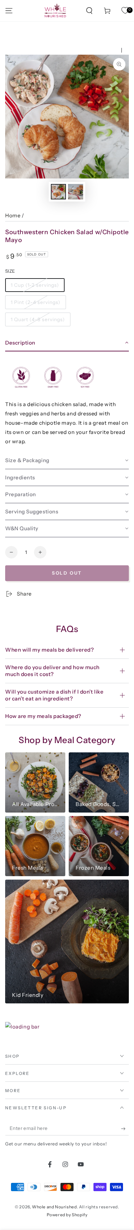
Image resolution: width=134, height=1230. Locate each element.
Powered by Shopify (67, 1214)
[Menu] (9, 11)
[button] (89, 11)
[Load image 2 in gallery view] (75, 191)
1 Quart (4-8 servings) (38, 319)
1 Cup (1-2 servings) (35, 285)
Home (12, 215)
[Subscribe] (125, 1128)
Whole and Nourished (54, 1206)
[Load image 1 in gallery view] (58, 191)
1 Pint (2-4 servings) (35, 302)
